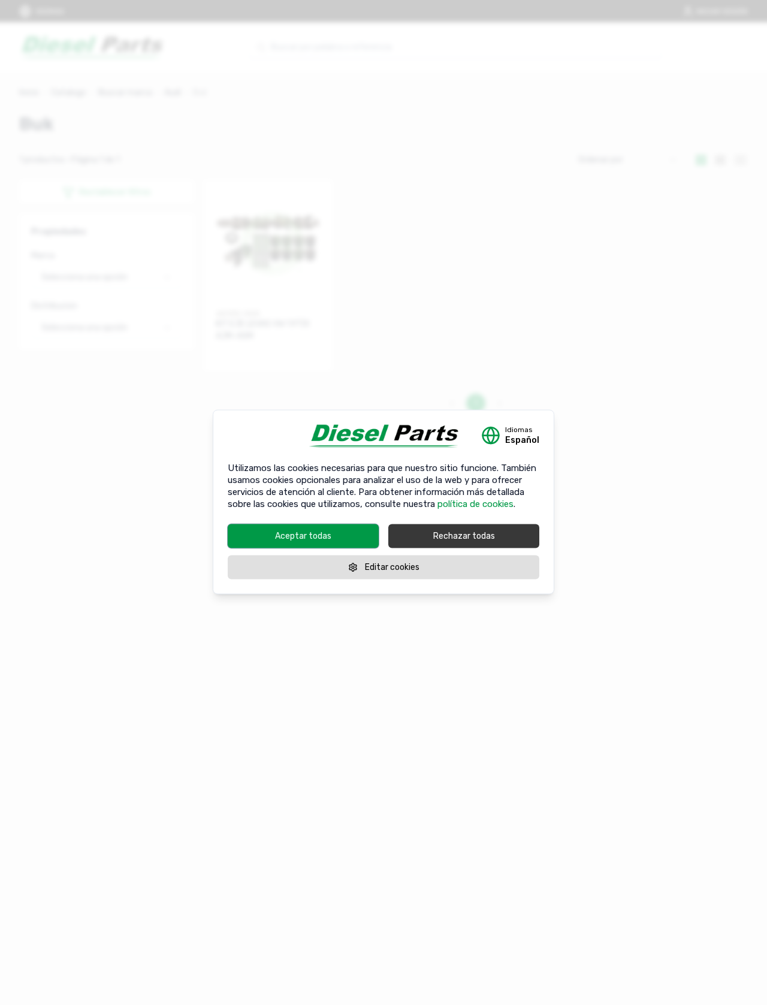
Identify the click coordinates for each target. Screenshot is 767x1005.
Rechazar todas (464, 535)
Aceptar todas (303, 535)
